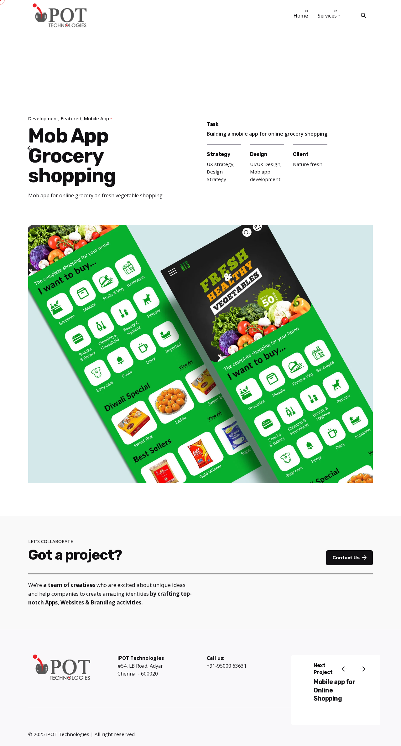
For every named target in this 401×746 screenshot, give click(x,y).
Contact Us (345, 558)
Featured (71, 118)
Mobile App (96, 118)
